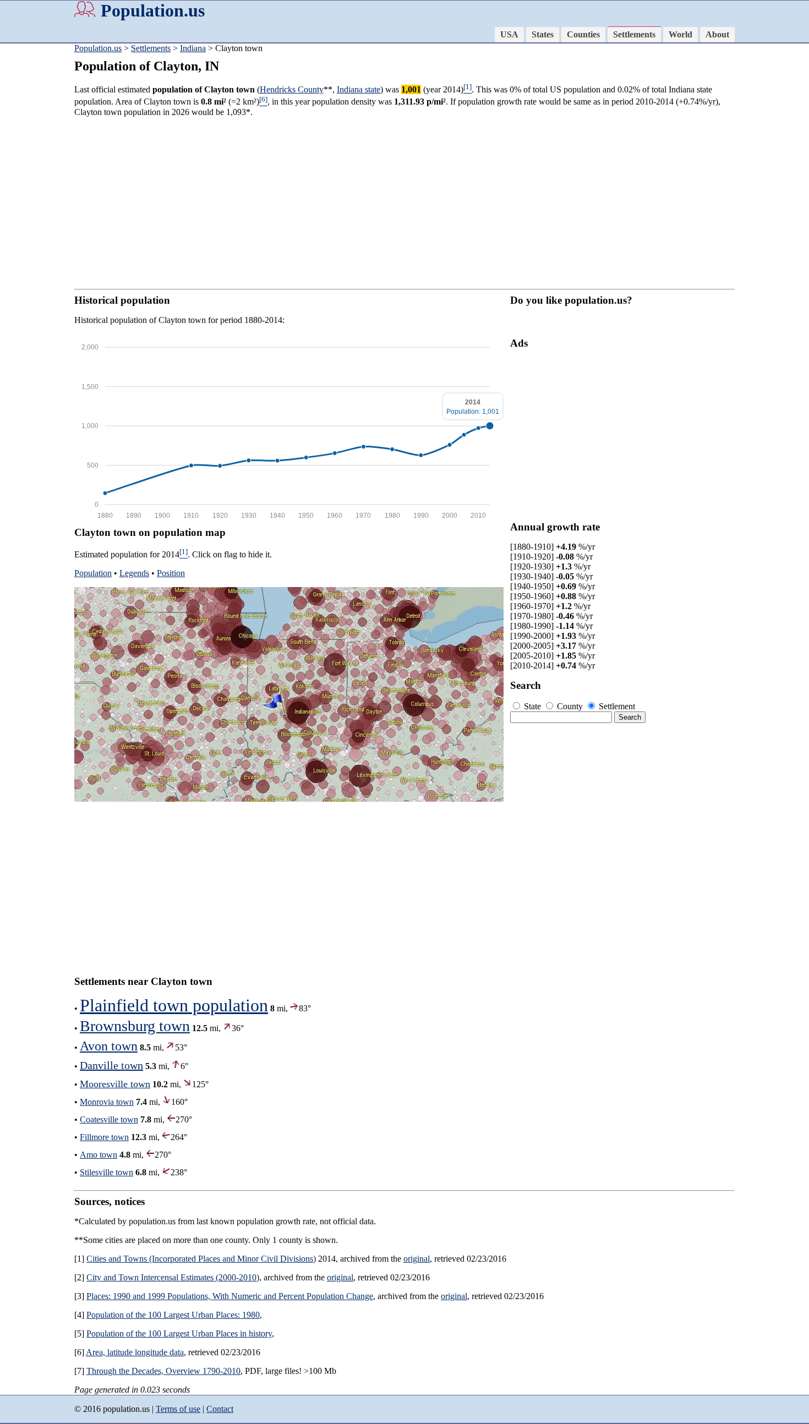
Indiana (193, 48)
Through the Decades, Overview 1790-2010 (163, 1371)
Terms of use (178, 1409)
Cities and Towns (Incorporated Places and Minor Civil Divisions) (201, 1258)
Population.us (153, 10)
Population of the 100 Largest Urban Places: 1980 (173, 1314)
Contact (219, 1409)
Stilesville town (106, 1172)
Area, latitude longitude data (135, 1352)
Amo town (98, 1154)
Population (93, 573)
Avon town (109, 1046)
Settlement (616, 706)
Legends (134, 573)
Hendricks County (292, 89)
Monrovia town (107, 1102)
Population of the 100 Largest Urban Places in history (179, 1333)
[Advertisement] (404, 203)
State (532, 706)
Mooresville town (115, 1083)
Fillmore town (104, 1137)
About (717, 34)
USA (509, 34)
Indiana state (358, 89)
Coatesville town (109, 1119)
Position (171, 573)
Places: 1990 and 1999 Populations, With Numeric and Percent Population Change (229, 1296)
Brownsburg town (135, 1025)
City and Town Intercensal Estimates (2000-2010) (172, 1277)
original (416, 1258)
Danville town (111, 1065)
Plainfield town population (174, 1005)
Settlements (634, 34)
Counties (583, 34)
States (543, 34)
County (570, 706)
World (680, 34)
